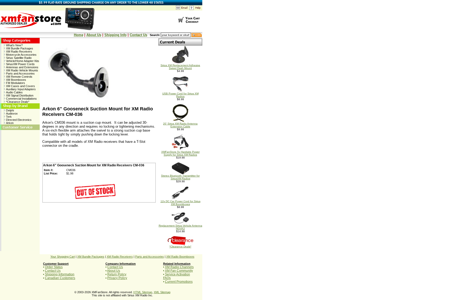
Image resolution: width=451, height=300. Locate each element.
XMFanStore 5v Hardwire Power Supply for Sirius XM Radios (180, 153)
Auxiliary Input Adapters (20, 89)
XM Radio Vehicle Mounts (21, 70)
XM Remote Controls (18, 76)
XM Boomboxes (15, 79)
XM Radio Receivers (18, 51)
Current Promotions (179, 282)
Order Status (54, 267)
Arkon (9, 122)
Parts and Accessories (20, 73)
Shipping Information (59, 274)
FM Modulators (15, 82)
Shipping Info (115, 35)
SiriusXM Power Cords (20, 64)
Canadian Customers (60, 278)
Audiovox (11, 113)
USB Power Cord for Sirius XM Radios (180, 95)
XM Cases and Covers (20, 86)
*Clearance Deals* (17, 101)
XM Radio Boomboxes (180, 256)
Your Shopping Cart (62, 256)
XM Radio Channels (179, 267)
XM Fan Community (179, 271)
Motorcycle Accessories (21, 54)
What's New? (14, 45)
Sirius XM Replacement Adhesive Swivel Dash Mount (180, 67)
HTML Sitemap (142, 292)
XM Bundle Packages (19, 48)
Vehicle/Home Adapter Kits (22, 61)
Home (78, 35)
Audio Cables (14, 92)
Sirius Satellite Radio (18, 57)
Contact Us (138, 35)
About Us (93, 35)
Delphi (9, 110)
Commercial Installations (21, 98)
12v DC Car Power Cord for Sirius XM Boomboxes (180, 203)
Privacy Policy (117, 278)
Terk (8, 116)
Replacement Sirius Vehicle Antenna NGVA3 (180, 227)
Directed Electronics (18, 119)
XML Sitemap (162, 292)
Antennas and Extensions (21, 67)
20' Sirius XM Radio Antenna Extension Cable (180, 125)
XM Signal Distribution (19, 95)
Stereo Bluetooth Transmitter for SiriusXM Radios (180, 177)
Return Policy (116, 274)
